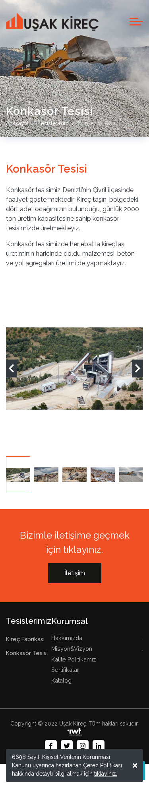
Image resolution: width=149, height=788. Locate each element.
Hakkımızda (66, 637)
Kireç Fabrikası (25, 639)
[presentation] (11, 368)
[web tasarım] (75, 732)
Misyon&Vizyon (71, 648)
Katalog (61, 680)
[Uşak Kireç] (52, 22)
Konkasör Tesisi (27, 653)
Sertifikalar (65, 669)
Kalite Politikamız (73, 659)
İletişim (74, 573)
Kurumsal (69, 621)
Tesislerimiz (28, 621)
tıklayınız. (105, 773)
